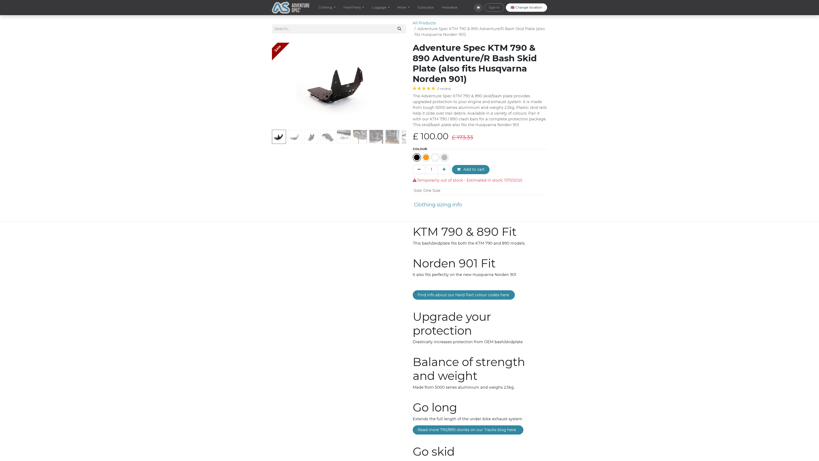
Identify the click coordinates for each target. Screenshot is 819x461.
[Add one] (444, 169)
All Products (424, 23)
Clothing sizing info (438, 204)
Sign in (494, 7)
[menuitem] (327, 7)
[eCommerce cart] (478, 7)
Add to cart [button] (473, 169)
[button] (282, 85)
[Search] (399, 29)
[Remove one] (419, 169)
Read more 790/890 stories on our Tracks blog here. (468, 429)
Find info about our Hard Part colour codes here (464, 295)
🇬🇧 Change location (526, 7)
